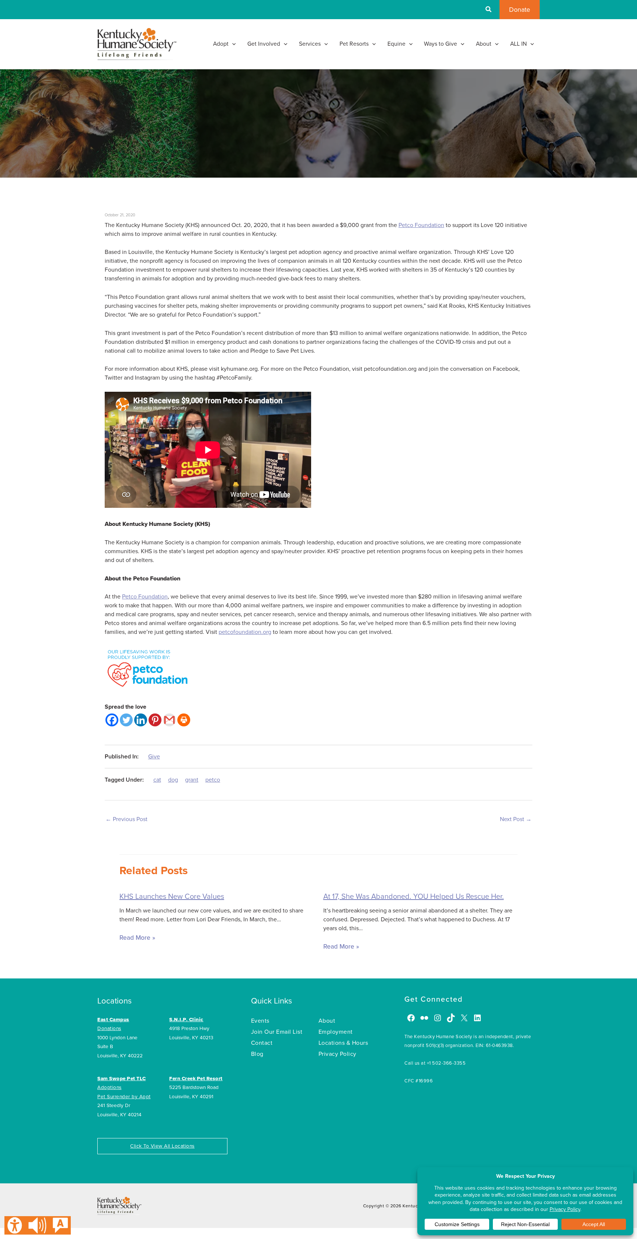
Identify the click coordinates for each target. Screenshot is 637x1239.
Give (154, 756)
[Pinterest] (155, 719)
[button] (488, 10)
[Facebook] (111, 719)
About (326, 1021)
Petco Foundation (421, 225)
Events (260, 1021)
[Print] (183, 719)
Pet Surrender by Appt (124, 1097)
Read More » (137, 938)
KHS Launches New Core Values (171, 896)
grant (191, 779)
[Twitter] (126, 719)
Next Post (516, 819)
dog (173, 779)
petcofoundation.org (245, 632)
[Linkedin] (140, 719)
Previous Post (126, 819)
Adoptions (109, 1087)
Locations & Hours (343, 1043)
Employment (335, 1032)
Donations (109, 1029)
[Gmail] (169, 719)
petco (212, 779)
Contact (262, 1043)
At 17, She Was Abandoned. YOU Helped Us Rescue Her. (413, 896)
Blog (257, 1054)
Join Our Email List (277, 1032)
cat (157, 779)
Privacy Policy (337, 1054)
